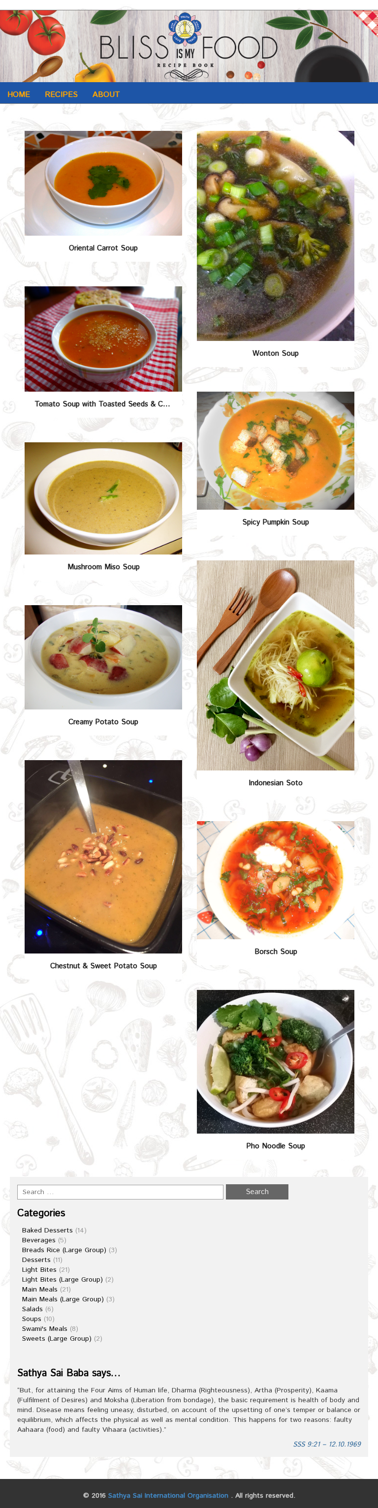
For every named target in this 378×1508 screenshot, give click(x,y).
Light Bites (39, 1270)
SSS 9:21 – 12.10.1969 (327, 1444)
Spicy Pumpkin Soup (275, 522)
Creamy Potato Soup (103, 722)
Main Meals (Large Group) (63, 1299)
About (106, 94)
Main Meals (40, 1289)
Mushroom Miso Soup (103, 567)
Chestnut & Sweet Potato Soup (103, 966)
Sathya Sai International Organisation (168, 1496)
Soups (31, 1319)
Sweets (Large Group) (57, 1339)
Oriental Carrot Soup (103, 248)
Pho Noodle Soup (275, 1146)
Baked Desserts (47, 1230)
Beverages (39, 1240)
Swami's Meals (44, 1329)
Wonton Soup (275, 353)
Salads (32, 1309)
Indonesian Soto (276, 783)
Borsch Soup (275, 952)
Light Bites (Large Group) (62, 1280)
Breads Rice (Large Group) (64, 1250)
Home (18, 94)
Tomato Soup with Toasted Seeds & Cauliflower (108, 404)
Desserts (36, 1260)
